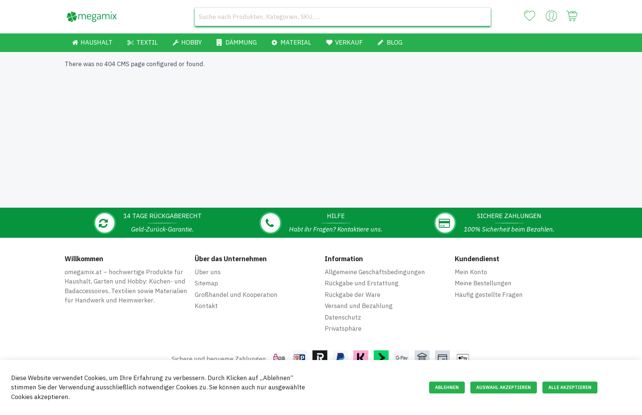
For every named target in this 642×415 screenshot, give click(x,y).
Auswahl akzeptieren (503, 387)
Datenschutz (343, 317)
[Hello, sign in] (551, 18)
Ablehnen (447, 387)
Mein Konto (471, 272)
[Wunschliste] (529, 16)
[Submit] (481, 16)
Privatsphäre (343, 328)
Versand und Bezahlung (359, 306)
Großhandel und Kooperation (236, 295)
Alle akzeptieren (569, 387)
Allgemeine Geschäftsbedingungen (375, 272)
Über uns (208, 272)
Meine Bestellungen (483, 283)
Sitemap (206, 283)
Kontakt (206, 306)
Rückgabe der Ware (352, 295)
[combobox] (343, 16)
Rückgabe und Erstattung (362, 283)
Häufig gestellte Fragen (489, 295)
